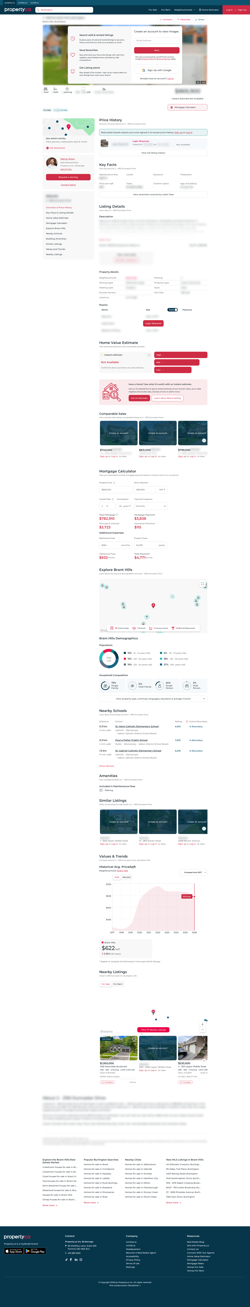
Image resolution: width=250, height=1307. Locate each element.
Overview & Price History (59, 207)
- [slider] (175, 880)
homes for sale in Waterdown (140, 1164)
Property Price (106, 483)
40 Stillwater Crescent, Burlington (184, 1164)
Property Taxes (140, 538)
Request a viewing (68, 177)
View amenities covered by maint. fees (153, 194)
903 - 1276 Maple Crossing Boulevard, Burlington (191, 1183)
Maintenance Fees (107, 538)
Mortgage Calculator (56, 223)
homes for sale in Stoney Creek (141, 1192)
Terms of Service (163, 59)
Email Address (142, 39)
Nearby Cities (133, 1159)
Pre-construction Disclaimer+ (125, 1285)
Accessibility (132, 1256)
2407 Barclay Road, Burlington (182, 1173)
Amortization (122, 499)
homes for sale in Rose (95, 1197)
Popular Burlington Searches (101, 1159)
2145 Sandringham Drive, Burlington (185, 1178)
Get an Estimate (139, 398)
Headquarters (133, 1249)
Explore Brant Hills (55, 228)
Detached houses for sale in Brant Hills (63, 1190)
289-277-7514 (66, 169)
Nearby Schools (54, 233)
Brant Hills (48, 21)
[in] (81, 1260)
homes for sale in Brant (96, 1164)
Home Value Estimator (198, 1256)
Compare (167, 19)
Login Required (153, 323)
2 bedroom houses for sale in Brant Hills (63, 1171)
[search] (64, 10)
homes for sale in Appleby (97, 1173)
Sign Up (242, 10)
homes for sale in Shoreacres (99, 1192)
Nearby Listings (54, 254)
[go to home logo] (17, 1237)
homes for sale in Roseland (98, 1187)
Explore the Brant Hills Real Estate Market (59, 1161)
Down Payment (141, 483)
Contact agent (68, 185)
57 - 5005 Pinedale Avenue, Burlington (186, 1192)
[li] (77, 1260)
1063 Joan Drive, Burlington (180, 1197)
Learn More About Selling (167, 398)
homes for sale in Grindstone (99, 1169)
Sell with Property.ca (198, 1245)
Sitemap (130, 1267)
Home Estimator (210, 10)
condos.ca (22, 3)
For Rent (165, 10)
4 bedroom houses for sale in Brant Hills (63, 1167)
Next (156, 50)
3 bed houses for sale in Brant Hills (61, 1176)
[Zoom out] (202, 1029)
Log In (229, 10)
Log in (170, 78)
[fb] (72, 1260)
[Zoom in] (202, 1024)
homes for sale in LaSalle (97, 1178)
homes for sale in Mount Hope (141, 1197)
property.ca (10, 3)
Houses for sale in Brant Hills (57, 1195)
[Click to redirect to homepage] (18, 10)
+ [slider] (203, 880)
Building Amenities (56, 238)
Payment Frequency (143, 499)
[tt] (67, 1260)
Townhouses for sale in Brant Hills (60, 1181)
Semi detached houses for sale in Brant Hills (66, 1185)
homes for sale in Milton (137, 1183)
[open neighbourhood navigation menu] (194, 10)
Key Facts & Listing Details (59, 212)
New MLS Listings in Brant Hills (184, 1159)
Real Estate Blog (195, 1242)
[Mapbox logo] (106, 630)
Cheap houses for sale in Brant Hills (61, 1199)
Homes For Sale (195, 1267)
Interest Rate (106, 499)
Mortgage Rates (195, 1263)
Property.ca (10, 1244)
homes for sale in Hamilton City (141, 1178)
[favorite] (134, 1039)
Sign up (178, 132)
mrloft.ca (35, 3)
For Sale (153, 10)
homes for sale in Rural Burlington (102, 1183)
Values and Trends (55, 249)
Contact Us (192, 1249)
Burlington (60, 21)
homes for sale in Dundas (138, 1173)
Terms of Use (132, 1263)
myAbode (26, 1244)
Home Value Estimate (57, 218)
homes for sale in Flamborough (141, 1187)
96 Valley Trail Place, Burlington (182, 1169)
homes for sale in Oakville (138, 1169)
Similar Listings (54, 244)
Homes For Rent (195, 1270)
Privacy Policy (148, 59)
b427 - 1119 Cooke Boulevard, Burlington (187, 1187)
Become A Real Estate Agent (141, 1252)
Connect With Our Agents (200, 1252)
